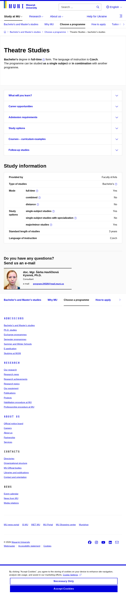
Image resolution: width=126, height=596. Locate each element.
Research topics (12, 383)
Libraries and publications (16, 472)
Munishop (84, 524)
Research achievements (15, 379)
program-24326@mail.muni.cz (48, 283)
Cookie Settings (70, 575)
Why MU (49, 24)
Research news (11, 374)
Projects (8, 397)
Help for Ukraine (97, 16)
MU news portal (11, 524)
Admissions (14, 318)
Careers (8, 428)
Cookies (47, 546)
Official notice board (13, 423)
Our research (10, 370)
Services (8, 442)
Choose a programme (72, 24)
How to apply (98, 24)
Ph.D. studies (10, 330)
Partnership (9, 437)
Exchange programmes (15, 334)
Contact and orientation (15, 477)
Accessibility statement (29, 546)
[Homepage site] (20, 5)
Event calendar (11, 493)
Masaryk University (21, 542)
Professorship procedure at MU (19, 407)
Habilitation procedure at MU (18, 402)
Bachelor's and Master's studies (21, 24)
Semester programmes (15, 339)
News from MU (11, 498)
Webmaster (9, 546)
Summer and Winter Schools (18, 344)
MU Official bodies (13, 468)
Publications (10, 393)
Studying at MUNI (12, 353)
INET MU (35, 524)
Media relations (11, 503)
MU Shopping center (66, 524)
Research (12, 363)
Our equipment (11, 388)
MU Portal (48, 524)
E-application (10, 348)
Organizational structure (15, 463)
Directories (9, 458)
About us (12, 416)
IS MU (25, 524)
